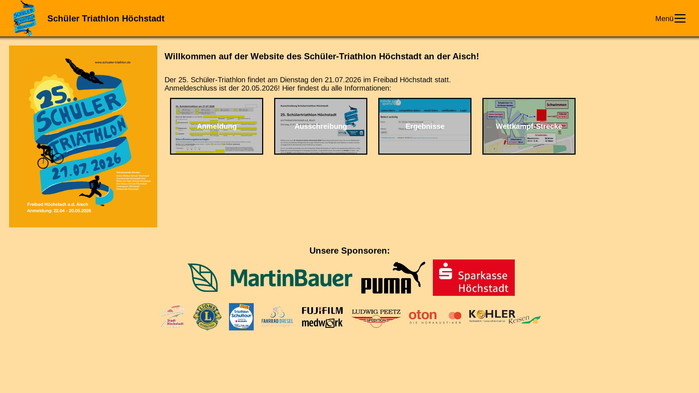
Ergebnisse (425, 126)
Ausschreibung (321, 126)
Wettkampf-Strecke (529, 126)
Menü (664, 19)
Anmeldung (217, 126)
